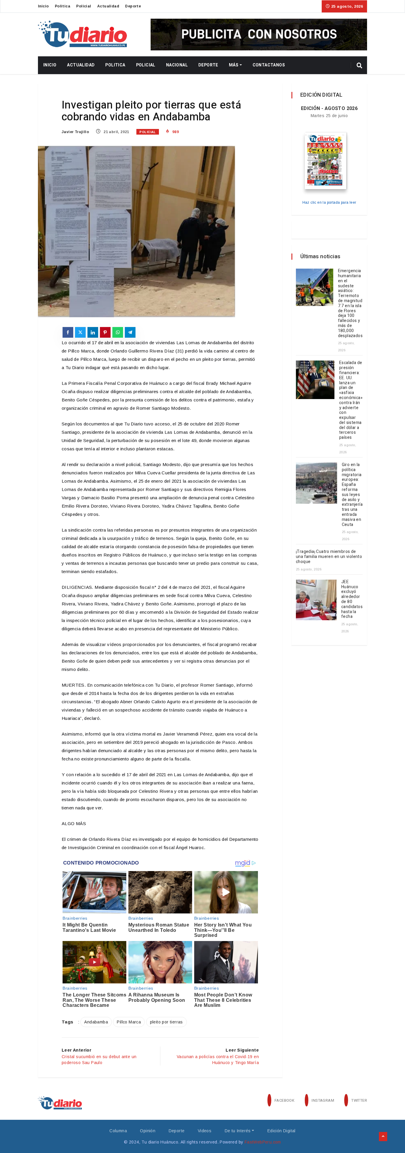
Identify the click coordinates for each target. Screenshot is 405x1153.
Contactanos (269, 65)
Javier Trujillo (75, 132)
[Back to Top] (383, 1136)
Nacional (177, 65)
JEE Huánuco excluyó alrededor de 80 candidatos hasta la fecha (352, 599)
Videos (204, 1130)
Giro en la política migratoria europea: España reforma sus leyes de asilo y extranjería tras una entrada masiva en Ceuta (352, 495)
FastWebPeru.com (263, 1142)
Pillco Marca (129, 1022)
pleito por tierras (166, 1022)
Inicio (43, 6)
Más (233, 65)
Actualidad (108, 6)
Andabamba (96, 1022)
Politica (62, 6)
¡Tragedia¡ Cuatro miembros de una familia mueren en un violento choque (329, 556)
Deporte (133, 6)
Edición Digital (281, 1130)
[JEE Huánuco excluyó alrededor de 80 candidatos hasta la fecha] (316, 600)
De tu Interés (238, 1130)
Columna (118, 1130)
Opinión (147, 1130)
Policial (83, 6)
